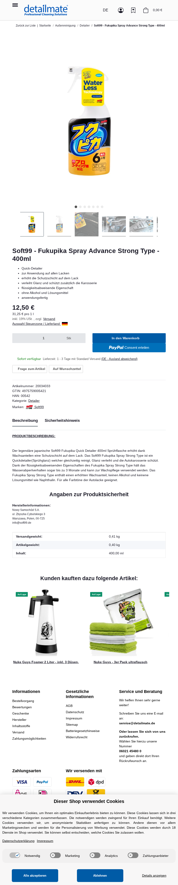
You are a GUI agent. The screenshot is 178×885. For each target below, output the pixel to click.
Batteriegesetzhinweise (83, 731)
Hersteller (19, 720)
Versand (49, 319)
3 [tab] (84, 207)
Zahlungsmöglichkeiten (29, 738)
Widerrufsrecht (76, 737)
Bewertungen (22, 707)
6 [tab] (97, 207)
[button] (96, 10)
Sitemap (72, 724)
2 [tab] (80, 207)
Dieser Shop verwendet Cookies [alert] (89, 801)
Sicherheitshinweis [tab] (62, 420)
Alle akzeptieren (34, 875)
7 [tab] (102, 207)
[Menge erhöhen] (80, 338)
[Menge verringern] (18, 338)
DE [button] (105, 10)
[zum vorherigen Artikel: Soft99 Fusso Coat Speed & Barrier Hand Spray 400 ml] (151, 34)
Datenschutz (75, 712)
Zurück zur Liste (26, 25)
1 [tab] (76, 207)
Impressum (74, 718)
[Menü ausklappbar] (15, 2)
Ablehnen (100, 875)
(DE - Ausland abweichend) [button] (119, 359)
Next (162, 224)
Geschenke (20, 713)
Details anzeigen (154, 875)
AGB (69, 706)
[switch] (15, 855)
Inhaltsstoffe (21, 726)
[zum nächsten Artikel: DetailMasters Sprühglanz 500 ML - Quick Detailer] (160, 34)
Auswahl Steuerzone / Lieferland (36, 324)
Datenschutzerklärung (18, 841)
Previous (16, 224)
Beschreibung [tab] (25, 420)
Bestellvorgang (23, 701)
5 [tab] (93, 207)
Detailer (34, 401)
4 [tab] (89, 207)
